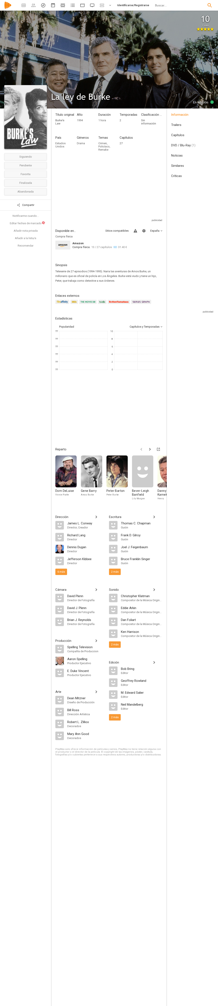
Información (179, 115)
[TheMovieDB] (88, 304)
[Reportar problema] (135, 231)
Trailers (176, 125)
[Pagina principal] (7, 8)
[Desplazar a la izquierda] (141, 449)
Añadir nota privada (26, 230)
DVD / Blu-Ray (183, 145)
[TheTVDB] (103, 304)
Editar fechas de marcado (27, 223)
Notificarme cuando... (26, 215)
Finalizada (25, 182)
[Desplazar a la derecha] (150, 449)
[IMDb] (74, 304)
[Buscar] (210, 5)
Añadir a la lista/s (25, 238)
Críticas (176, 176)
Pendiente (26, 165)
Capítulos (177, 135)
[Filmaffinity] (62, 304)
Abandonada (25, 191)
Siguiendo (25, 156)
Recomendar (25, 245)
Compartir (28, 205)
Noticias (177, 155)
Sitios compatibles (117, 230)
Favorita (25, 174)
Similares (177, 166)
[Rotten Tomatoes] (119, 304)
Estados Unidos (60, 145)
